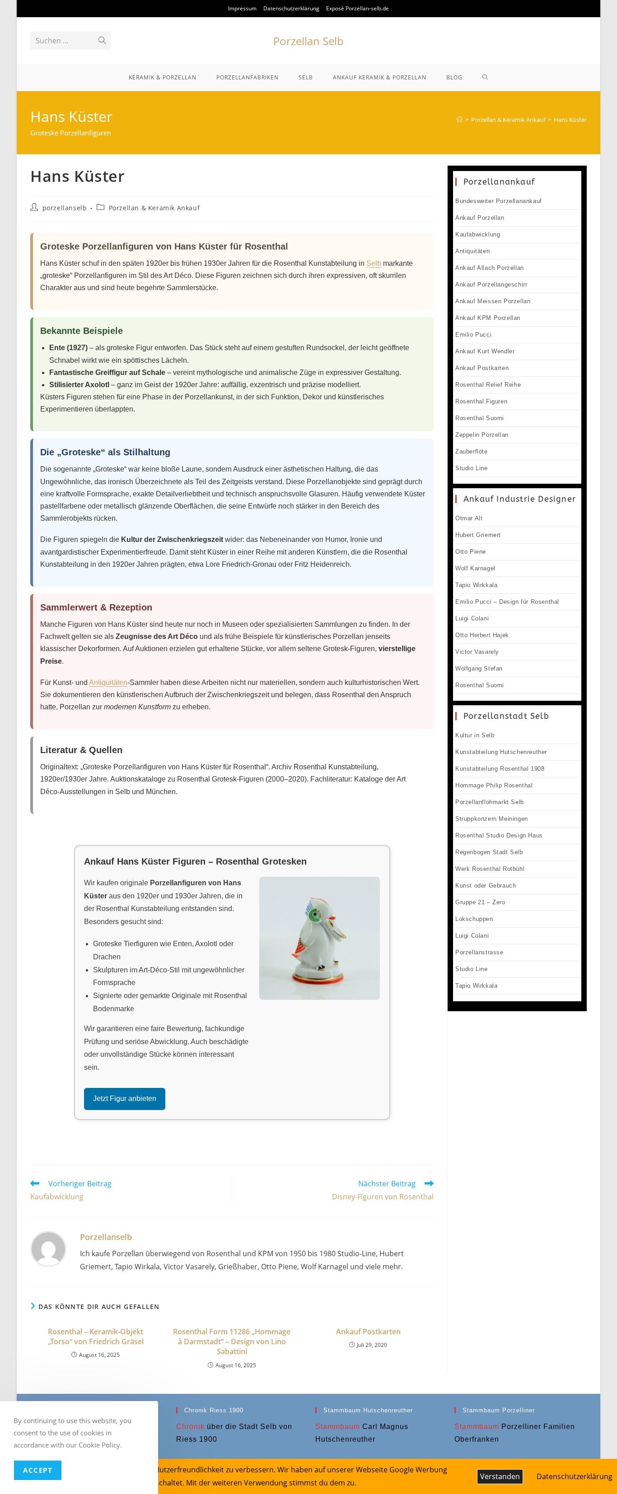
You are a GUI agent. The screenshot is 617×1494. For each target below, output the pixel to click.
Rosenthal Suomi (479, 418)
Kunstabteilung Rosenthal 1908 (499, 768)
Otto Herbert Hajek (482, 635)
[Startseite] (460, 120)
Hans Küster (570, 120)
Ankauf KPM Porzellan (487, 318)
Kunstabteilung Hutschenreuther (501, 752)
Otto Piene (470, 551)
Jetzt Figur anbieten (124, 1098)
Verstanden (500, 1476)
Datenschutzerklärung (291, 8)
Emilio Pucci (473, 334)
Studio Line (471, 468)
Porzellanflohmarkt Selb (489, 802)
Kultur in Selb (474, 735)
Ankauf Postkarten (368, 1332)
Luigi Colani (472, 618)
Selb (373, 263)
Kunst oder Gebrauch (485, 885)
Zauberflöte (471, 451)
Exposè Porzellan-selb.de (357, 8)
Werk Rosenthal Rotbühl (489, 868)
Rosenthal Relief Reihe (488, 384)
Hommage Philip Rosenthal (494, 785)
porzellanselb (64, 208)
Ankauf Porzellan (480, 217)
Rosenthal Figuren (481, 401)
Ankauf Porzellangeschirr (491, 284)
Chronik (190, 1426)
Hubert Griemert (478, 535)
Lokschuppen (474, 919)
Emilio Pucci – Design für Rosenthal (507, 601)
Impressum (242, 8)
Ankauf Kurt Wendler (484, 351)
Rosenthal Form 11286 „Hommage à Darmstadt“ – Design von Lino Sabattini (231, 1342)
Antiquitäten (108, 682)
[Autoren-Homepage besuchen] (48, 1248)
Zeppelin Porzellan (482, 434)
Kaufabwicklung (477, 234)
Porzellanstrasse (479, 952)
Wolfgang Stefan (479, 668)
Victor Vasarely (477, 651)
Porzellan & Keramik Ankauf (154, 208)
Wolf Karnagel (475, 568)
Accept (37, 1470)
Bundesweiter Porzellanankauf (498, 201)
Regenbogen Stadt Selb (489, 852)
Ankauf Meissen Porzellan (492, 301)
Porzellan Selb (308, 40)
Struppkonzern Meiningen (491, 818)
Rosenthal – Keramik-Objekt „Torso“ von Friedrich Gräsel (96, 1336)
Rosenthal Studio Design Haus (499, 835)
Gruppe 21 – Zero (480, 902)
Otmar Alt (468, 518)
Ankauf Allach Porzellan (489, 267)
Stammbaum (337, 1426)
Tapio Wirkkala (476, 585)
